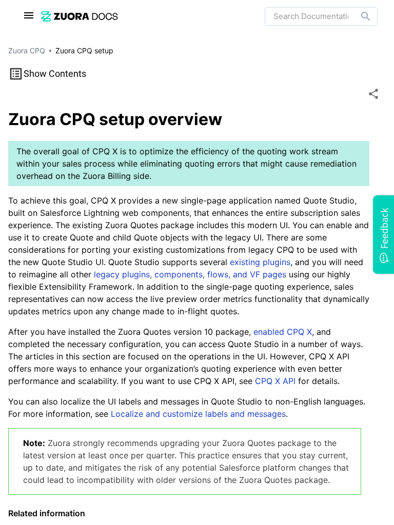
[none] (373, 94)
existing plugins (260, 262)
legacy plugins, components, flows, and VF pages (190, 274)
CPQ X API (275, 381)
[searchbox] (358, 16)
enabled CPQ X (282, 332)
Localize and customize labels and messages (198, 414)
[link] (79, 16)
